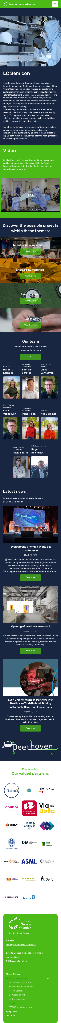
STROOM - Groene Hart (20, 1007)
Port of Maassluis (17, 999)
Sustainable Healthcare (20, 982)
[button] (30, 251)
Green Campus (16, 991)
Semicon (13, 1003)
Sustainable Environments (21, 986)
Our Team (10, 1015)
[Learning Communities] (48, 978)
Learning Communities (16, 978)
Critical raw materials (30, 269)
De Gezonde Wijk (17, 995)
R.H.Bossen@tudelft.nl (16, 961)
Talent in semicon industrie (30, 245)
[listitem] (30, 247)
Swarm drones (30, 294)
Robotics (30, 319)
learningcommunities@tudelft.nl (21, 944)
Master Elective (13, 974)
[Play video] (30, 195)
